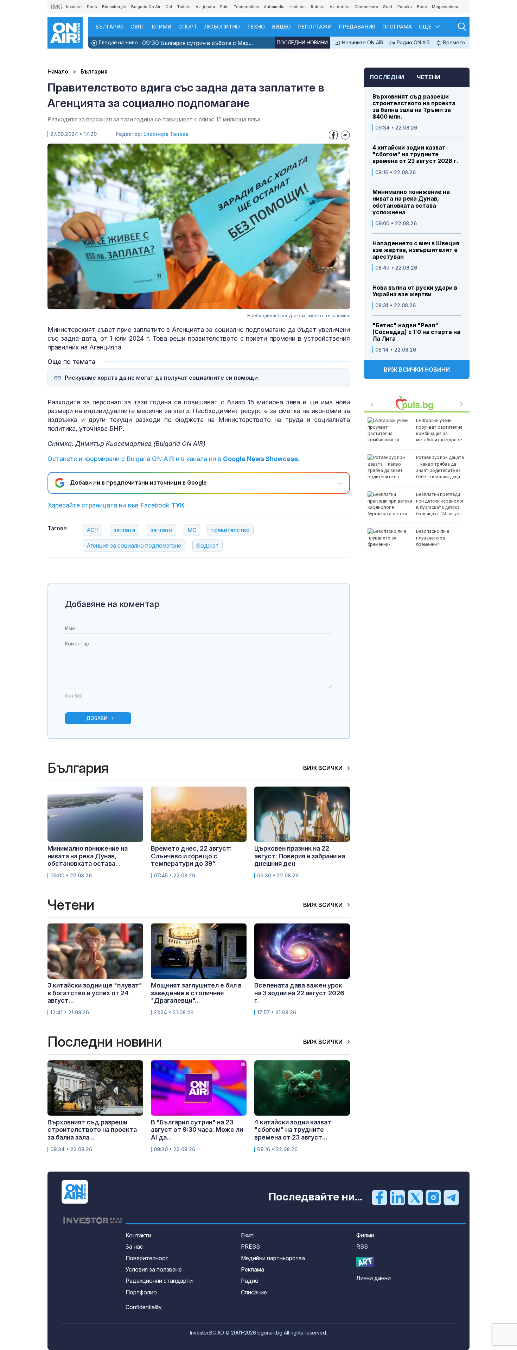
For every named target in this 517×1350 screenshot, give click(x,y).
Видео (281, 26)
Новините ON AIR (361, 42)
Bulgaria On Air (145, 6)
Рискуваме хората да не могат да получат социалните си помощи (161, 377)
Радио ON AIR (412, 42)
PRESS (250, 1246)
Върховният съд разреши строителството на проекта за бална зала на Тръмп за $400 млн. (413, 106)
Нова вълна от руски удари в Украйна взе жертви (414, 291)
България (109, 26)
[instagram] (433, 1197)
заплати (161, 530)
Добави (97, 718)
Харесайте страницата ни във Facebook (116, 505)
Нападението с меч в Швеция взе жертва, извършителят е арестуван (415, 250)
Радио (249, 1280)
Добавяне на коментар (112, 604)
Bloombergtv (114, 6)
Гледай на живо (117, 42)
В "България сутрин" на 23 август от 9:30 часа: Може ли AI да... (197, 1129)
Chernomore (366, 6)
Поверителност (147, 1258)
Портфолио (141, 1292)
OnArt (365, 1262)
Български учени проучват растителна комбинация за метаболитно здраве (439, 430)
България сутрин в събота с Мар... (197, 42)
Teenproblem (246, 6)
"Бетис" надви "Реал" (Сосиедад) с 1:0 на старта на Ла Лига (416, 332)
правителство (230, 530)
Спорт (187, 26)
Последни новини (302, 42)
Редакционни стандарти (159, 1280)
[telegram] (451, 1197)
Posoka (404, 6)
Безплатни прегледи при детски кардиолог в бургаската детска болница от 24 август (440, 504)
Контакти (138, 1235)
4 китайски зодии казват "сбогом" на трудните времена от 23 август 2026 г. (415, 154)
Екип (247, 1235)
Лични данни (373, 1277)
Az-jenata (205, 6)
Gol (168, 6)
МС (191, 530)
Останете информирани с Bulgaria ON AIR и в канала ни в (173, 458)
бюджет (207, 545)
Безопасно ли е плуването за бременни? (432, 538)
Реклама (252, 1269)
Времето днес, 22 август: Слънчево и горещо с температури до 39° (191, 856)
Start (387, 6)
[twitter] (415, 1197)
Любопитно (222, 26)
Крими (161, 26)
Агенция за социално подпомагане (134, 545)
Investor (74, 6)
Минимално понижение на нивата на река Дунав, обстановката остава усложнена (411, 202)
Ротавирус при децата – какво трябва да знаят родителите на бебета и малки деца (440, 467)
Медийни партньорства (273, 1258)
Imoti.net (297, 6)
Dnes (92, 6)
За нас (134, 1246)
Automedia (274, 6)
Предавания (357, 26)
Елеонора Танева (166, 134)
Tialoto (184, 6)
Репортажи (315, 26)
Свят (137, 26)
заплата (124, 530)
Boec (422, 6)
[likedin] (397, 1197)
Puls (224, 6)
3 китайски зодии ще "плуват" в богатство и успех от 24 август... (94, 993)
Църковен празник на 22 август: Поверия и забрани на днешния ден (299, 856)
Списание (254, 1292)
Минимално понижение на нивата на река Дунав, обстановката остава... (87, 856)
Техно (256, 26)
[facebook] (379, 1197)
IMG (57, 7)
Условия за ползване (154, 1269)
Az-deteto (340, 6)
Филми (365, 1235)
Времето (453, 42)
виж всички (323, 767)
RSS (362, 1246)
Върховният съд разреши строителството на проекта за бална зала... (92, 1129)
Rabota (318, 6)
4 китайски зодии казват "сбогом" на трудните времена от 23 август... (292, 1129)
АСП (92, 530)
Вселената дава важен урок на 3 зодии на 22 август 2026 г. (299, 993)
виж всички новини (417, 369)
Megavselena (445, 6)
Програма (397, 26)
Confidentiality (144, 1307)
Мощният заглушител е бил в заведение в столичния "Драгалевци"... (196, 993)
